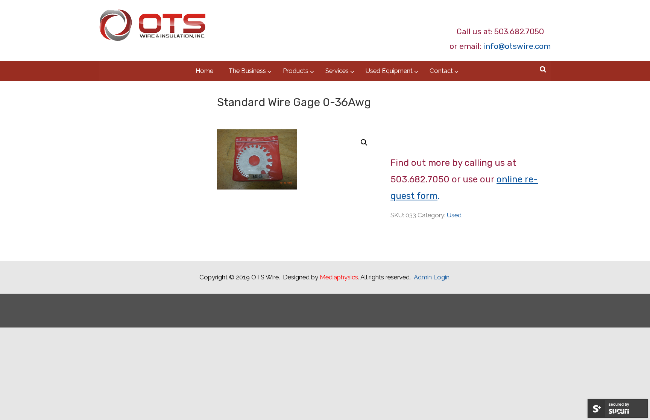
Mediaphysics (339, 277)
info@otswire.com (517, 46)
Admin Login (432, 277)
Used (454, 215)
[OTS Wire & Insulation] (152, 29)
